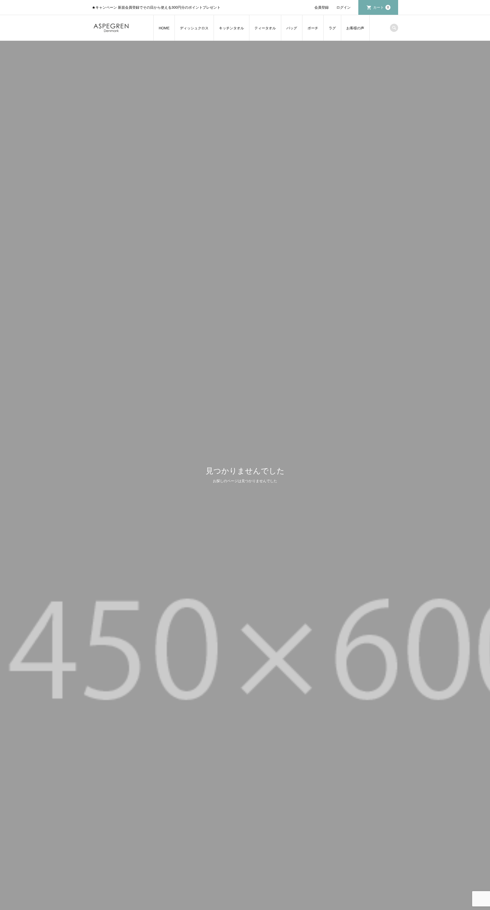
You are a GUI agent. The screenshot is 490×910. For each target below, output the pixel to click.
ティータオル (265, 28)
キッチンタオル (231, 28)
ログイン (343, 7)
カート (381, 7)
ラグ (332, 28)
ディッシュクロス (194, 28)
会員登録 (321, 7)
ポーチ (313, 28)
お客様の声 (355, 28)
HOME (164, 28)
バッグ (291, 28)
